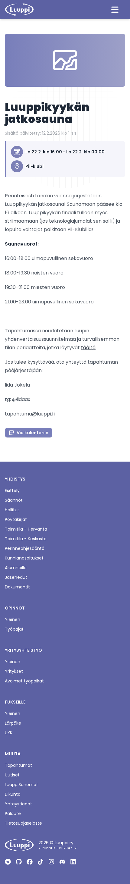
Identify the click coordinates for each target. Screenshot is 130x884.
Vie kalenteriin (32, 433)
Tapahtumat (18, 765)
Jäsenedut (16, 577)
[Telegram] (8, 862)
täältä (88, 347)
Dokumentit (17, 587)
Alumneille (16, 568)
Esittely (12, 490)
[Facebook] (30, 862)
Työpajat (14, 629)
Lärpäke (13, 723)
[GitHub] (19, 862)
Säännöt (14, 500)
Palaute (13, 813)
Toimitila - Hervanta (26, 529)
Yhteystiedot (18, 804)
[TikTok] (40, 862)
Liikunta (13, 794)
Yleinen (12, 619)
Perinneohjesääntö (24, 548)
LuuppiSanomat (21, 785)
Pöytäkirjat (16, 519)
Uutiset (12, 775)
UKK (8, 733)
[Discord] (62, 862)
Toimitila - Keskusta (26, 539)
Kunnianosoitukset (24, 558)
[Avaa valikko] (115, 9)
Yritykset (14, 671)
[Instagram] (51, 862)
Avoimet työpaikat (24, 681)
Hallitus (12, 510)
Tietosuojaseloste (23, 823)
